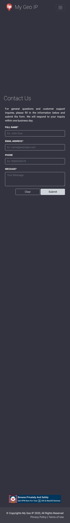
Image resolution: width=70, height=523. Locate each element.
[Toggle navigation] (60, 7)
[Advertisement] (35, 53)
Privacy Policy (38, 517)
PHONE (9, 155)
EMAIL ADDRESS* (14, 141)
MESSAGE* (11, 169)
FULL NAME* (11, 127)
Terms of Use (56, 517)
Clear (28, 191)
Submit (53, 191)
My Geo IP (26, 7)
